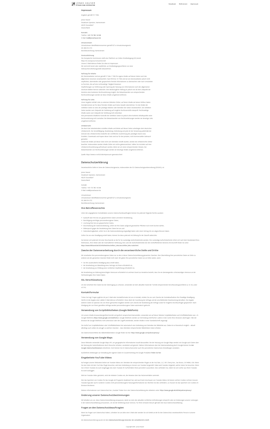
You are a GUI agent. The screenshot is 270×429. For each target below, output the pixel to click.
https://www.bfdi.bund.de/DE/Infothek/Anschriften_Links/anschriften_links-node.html (109, 245)
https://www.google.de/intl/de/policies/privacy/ (176, 390)
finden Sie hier (156, 353)
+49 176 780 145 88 (94, 35)
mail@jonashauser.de (93, 38)
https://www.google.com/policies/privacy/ (145, 333)
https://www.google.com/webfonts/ (106, 318)
